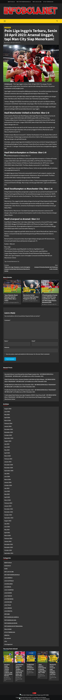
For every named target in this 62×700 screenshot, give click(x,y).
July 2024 (6, 473)
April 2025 (7, 453)
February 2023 (8, 503)
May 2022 (7, 529)
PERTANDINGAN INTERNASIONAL (13, 626)
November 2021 (8, 547)
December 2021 (8, 544)
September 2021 (8, 553)
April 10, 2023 (15, 42)
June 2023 (7, 491)
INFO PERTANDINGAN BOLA (24, 1)
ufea (5, 641)
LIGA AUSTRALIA (9, 580)
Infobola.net (8, 84)
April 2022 (7, 532)
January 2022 (7, 541)
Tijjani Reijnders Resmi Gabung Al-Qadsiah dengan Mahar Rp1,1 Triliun (11, 297)
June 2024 (7, 476)
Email (34, 341)
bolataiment (7, 565)
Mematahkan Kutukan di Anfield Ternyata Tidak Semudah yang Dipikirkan (26, 251)
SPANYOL (6, 635)
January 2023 (7, 506)
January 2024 (7, 482)
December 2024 (8, 464)
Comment (7, 320)
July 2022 (6, 523)
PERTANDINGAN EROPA (10, 623)
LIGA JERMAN (8, 608)
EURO (5, 568)
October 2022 (8, 515)
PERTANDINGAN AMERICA (11, 617)
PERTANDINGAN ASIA (10, 620)
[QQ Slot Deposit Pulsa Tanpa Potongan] (34, 699)
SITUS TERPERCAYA (48, 1)
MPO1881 (7, 614)
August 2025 (7, 441)
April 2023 (7, 497)
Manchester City (15, 261)
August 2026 (7, 408)
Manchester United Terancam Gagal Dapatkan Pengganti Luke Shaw (30, 297)
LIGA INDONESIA (8, 599)
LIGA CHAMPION (8, 590)
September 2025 (8, 438)
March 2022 (7, 535)
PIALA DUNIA (7, 629)
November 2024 (8, 467)
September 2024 (8, 470)
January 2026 (7, 426)
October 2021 (8, 550)
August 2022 (7, 520)
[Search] (57, 21)
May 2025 (7, 450)
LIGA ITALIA (7, 605)
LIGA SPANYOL (8, 611)
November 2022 (8, 512)
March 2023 (7, 500)
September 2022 (8, 517)
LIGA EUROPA (8, 593)
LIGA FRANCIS (8, 596)
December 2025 (8, 429)
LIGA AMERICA (8, 577)
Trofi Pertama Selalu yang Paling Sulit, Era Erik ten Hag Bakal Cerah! (24, 249)
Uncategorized (8, 644)
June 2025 (7, 447)
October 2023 (8, 485)
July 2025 (6, 444)
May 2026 (7, 414)
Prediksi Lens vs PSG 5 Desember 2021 (33, 376)
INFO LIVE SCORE (37, 1)
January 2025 (7, 461)
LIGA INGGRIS (7, 27)
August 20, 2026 (14, 302)
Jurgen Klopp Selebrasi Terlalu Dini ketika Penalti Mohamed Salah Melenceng (27, 253)
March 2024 (7, 479)
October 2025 (8, 435)
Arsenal (9, 261)
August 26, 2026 (8, 679)
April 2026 (7, 417)
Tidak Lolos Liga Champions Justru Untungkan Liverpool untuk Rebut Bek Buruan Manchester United (17, 268)
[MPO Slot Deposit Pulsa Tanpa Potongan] (34, 695)
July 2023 (6, 488)
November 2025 (8, 432)
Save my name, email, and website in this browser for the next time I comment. (28, 354)
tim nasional (7, 638)
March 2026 (7, 420)
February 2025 (8, 458)
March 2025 (7, 456)
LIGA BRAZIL (7, 587)
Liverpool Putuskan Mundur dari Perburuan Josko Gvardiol (46, 267)
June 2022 (7, 526)
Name (6, 341)
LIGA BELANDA (8, 584)
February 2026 (8, 423)
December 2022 (8, 509)
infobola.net (8, 42)
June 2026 (7, 411)
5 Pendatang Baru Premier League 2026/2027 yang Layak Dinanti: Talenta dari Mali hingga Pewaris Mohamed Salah (49, 298)
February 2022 (8, 538)
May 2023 (7, 494)
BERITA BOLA (11, 1)
